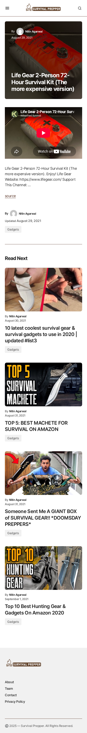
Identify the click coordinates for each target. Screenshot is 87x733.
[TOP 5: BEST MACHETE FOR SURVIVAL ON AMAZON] (43, 384)
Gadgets (13, 229)
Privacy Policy (15, 701)
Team (9, 688)
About (9, 682)
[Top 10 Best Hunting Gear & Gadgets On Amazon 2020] (43, 568)
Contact (11, 695)
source (10, 196)
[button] (7, 8)
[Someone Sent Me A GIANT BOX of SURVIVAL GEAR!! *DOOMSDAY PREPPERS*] (43, 473)
